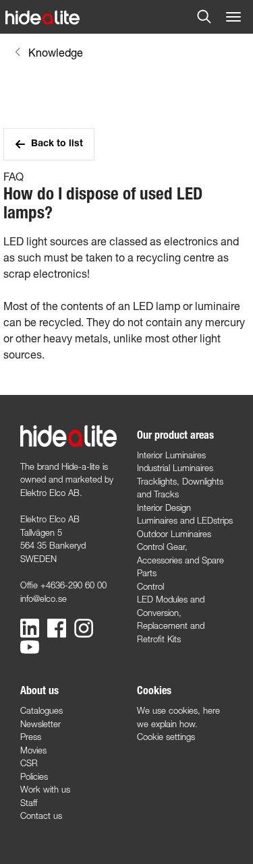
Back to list (57, 144)
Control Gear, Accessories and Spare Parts (180, 559)
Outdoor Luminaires (174, 533)
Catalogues (41, 710)
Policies (34, 776)
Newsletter (40, 723)
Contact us (41, 815)
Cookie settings (166, 736)
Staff (28, 802)
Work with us (45, 789)
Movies (33, 750)
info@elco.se (43, 598)
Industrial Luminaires (175, 467)
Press (30, 736)
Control (150, 586)
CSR (29, 763)
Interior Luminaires (171, 455)
